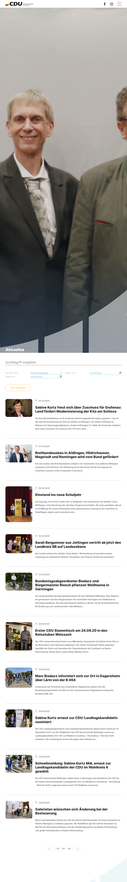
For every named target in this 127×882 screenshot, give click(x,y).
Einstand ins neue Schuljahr (58, 495)
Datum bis (10, 376)
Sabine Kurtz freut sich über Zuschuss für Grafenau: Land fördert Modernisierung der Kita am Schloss (78, 409)
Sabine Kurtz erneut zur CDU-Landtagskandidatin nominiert (76, 720)
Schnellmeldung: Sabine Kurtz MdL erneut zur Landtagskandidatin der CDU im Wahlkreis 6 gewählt (73, 767)
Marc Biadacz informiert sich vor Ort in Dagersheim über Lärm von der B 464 (77, 678)
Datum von (70, 373)
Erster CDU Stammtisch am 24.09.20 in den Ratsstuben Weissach (71, 632)
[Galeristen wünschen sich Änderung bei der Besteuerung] (18, 809)
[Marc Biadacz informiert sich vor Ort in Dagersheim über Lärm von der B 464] (18, 677)
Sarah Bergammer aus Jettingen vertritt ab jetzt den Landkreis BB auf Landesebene (78, 545)
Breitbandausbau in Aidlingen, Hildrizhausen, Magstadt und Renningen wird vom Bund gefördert (76, 455)
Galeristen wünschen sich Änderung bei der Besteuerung (71, 811)
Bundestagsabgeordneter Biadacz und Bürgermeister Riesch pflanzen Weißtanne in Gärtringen (72, 585)
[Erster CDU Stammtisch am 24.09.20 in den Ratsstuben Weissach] (18, 636)
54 (58, 848)
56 (69, 848)
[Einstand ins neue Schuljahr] (18, 504)
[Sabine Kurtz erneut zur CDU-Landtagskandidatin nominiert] (18, 718)
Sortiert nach (11, 373)
